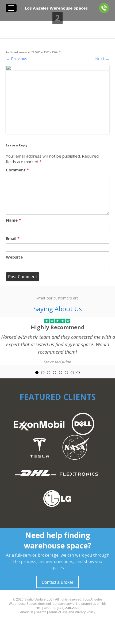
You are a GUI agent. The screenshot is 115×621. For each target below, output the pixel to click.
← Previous (16, 58)
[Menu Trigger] (11, 8)
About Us (26, 612)
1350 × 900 (50, 52)
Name (13, 220)
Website (14, 257)
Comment (17, 169)
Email (13, 238)
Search (41, 612)
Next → (102, 58)
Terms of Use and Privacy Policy (72, 612)
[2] (57, 99)
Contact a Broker (57, 582)
